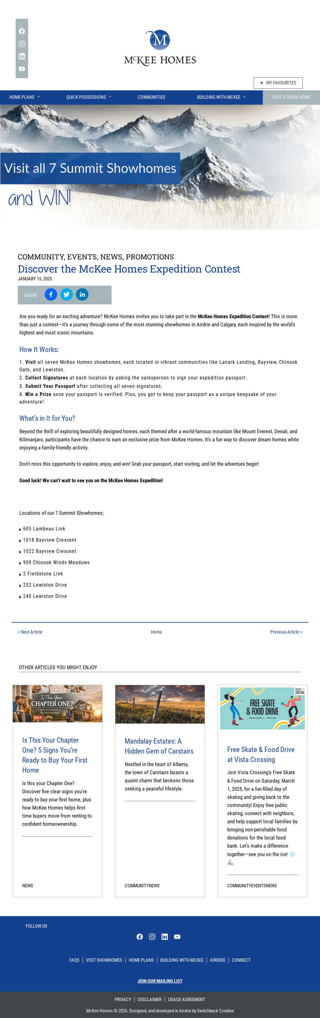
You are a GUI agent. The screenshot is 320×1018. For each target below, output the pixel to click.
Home (156, 632)
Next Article (30, 632)
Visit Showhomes (104, 960)
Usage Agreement (186, 999)
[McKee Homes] (160, 47)
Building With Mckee (181, 960)
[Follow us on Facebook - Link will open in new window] (22, 31)
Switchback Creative (215, 1011)
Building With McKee (222, 96)
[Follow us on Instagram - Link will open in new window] (22, 44)
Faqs (74, 960)
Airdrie (217, 960)
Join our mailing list (160, 981)
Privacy (123, 999)
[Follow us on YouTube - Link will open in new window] (22, 69)
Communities (151, 97)
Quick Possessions (89, 96)
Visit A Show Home (291, 97)
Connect (241, 960)
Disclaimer (150, 999)
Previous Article (286, 632)
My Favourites (278, 83)
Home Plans (25, 96)
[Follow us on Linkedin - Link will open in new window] (22, 56)
